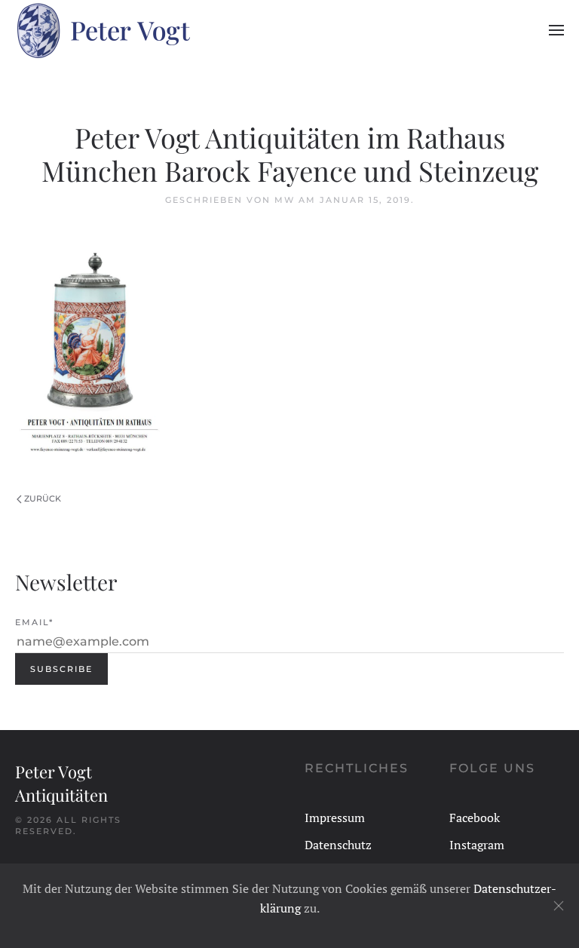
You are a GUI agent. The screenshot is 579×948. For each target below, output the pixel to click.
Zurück (42, 498)
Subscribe (61, 669)
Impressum (335, 817)
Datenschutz (338, 844)
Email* (34, 622)
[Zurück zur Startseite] (102, 30)
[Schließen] (558, 905)
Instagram (476, 844)
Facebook (474, 817)
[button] (556, 30)
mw (284, 200)
